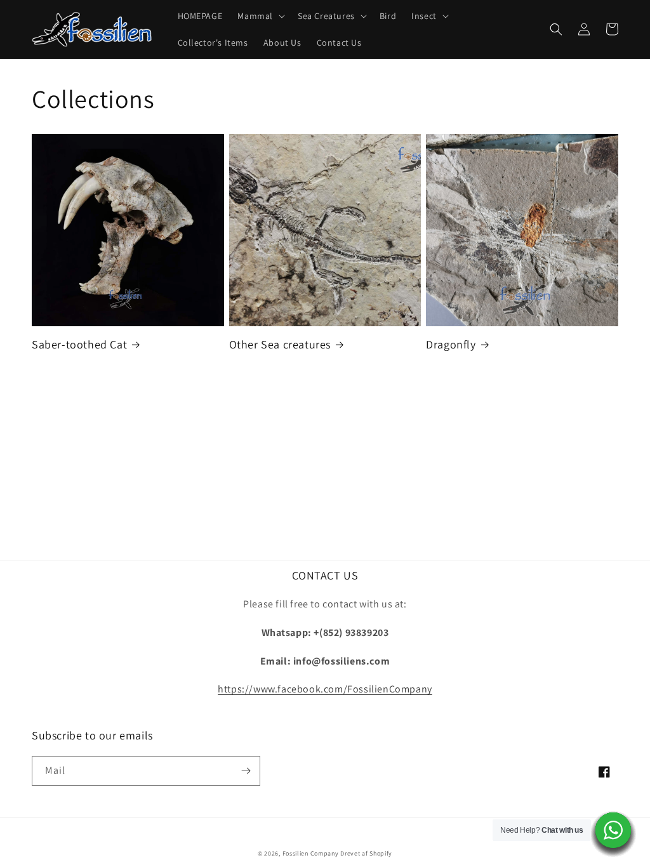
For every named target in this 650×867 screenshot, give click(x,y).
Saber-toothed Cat (79, 344)
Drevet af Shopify (366, 853)
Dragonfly (450, 344)
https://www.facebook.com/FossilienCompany (325, 689)
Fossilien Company (310, 853)
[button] (260, 16)
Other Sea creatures (280, 344)
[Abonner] (246, 771)
